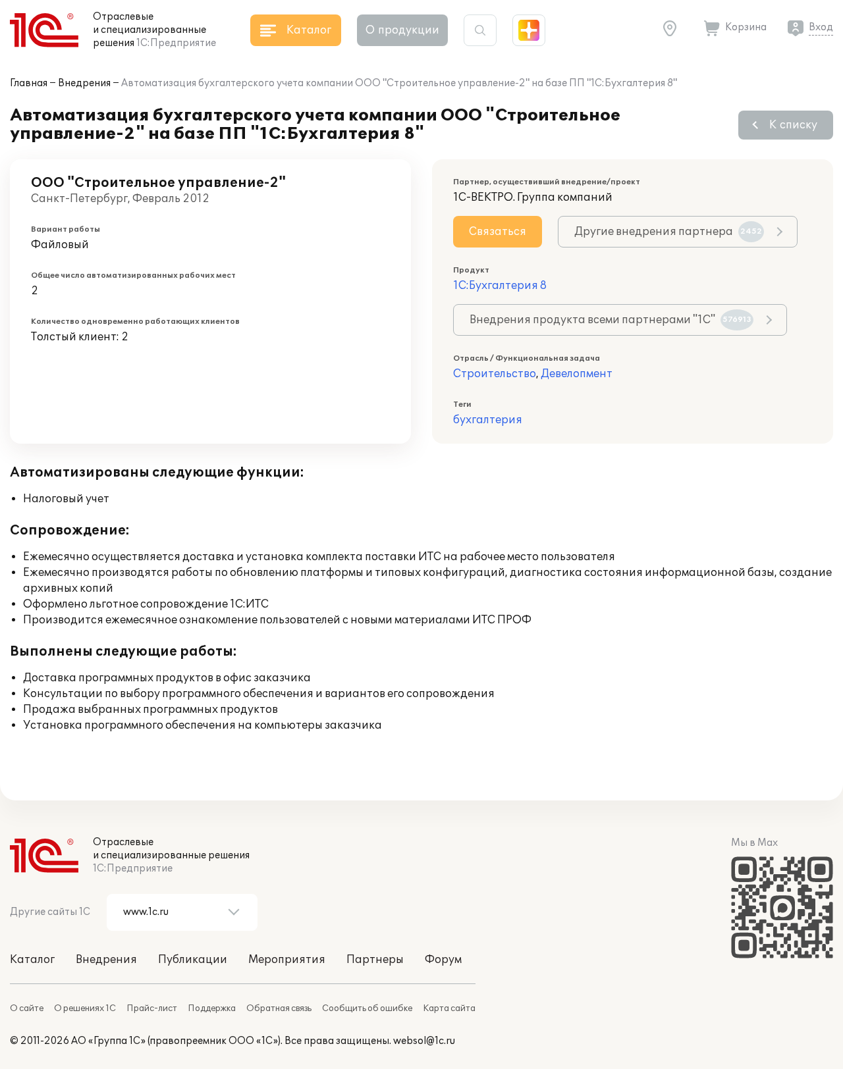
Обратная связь (279, 1008)
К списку (793, 125)
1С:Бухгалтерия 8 (500, 285)
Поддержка (212, 1008)
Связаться (497, 231)
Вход (821, 27)
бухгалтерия (487, 420)
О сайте (26, 1008)
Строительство (494, 373)
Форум (443, 959)
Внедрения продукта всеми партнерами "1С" (610, 319)
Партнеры (375, 959)
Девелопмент (576, 373)
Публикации (192, 959)
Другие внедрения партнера (668, 231)
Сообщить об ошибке (367, 1008)
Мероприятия (286, 959)
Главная (28, 83)
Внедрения (84, 83)
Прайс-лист (151, 1008)
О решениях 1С (85, 1008)
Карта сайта (449, 1008)
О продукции (402, 30)
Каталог (32, 959)
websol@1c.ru (424, 1041)
